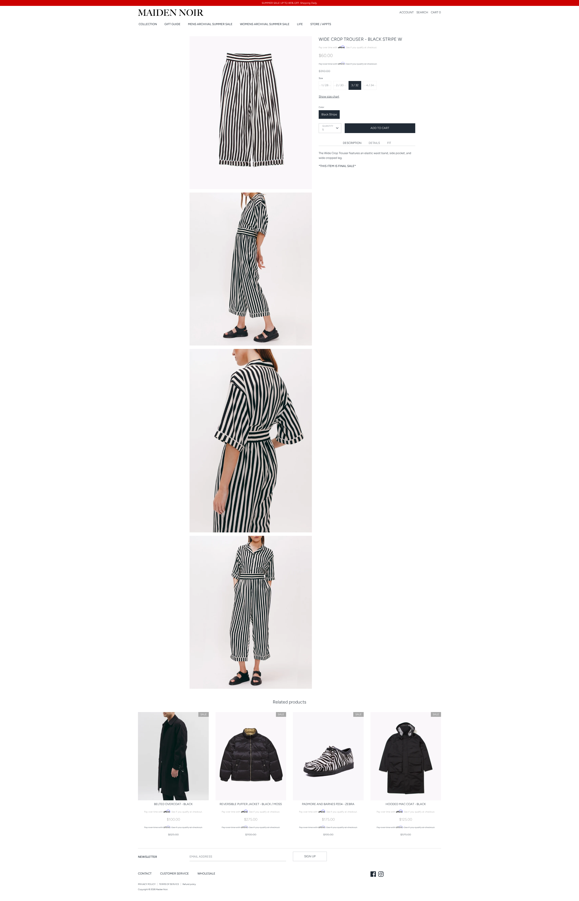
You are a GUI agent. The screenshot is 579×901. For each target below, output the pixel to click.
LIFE (300, 24)
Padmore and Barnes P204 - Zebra (328, 804)
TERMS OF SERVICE (169, 884)
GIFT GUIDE (172, 24)
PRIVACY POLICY (147, 884)
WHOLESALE (206, 873)
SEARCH (422, 12)
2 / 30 (340, 85)
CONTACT (145, 873)
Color (321, 107)
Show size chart (329, 96)
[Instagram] (381, 874)
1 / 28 (324, 85)
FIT (389, 143)
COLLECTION (148, 24)
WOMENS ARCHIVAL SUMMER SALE (265, 24)
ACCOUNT (406, 12)
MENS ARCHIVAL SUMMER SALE (210, 24)
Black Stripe (329, 114)
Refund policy (189, 884)
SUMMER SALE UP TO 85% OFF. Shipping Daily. (289, 3)
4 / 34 (370, 85)
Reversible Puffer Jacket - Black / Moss (251, 804)
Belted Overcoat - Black (173, 804)
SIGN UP (310, 856)
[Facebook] (373, 874)
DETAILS (374, 143)
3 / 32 (354, 85)
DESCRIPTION (352, 143)
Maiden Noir (162, 889)
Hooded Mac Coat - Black (406, 804)
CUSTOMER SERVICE (174, 873)
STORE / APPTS (320, 24)
